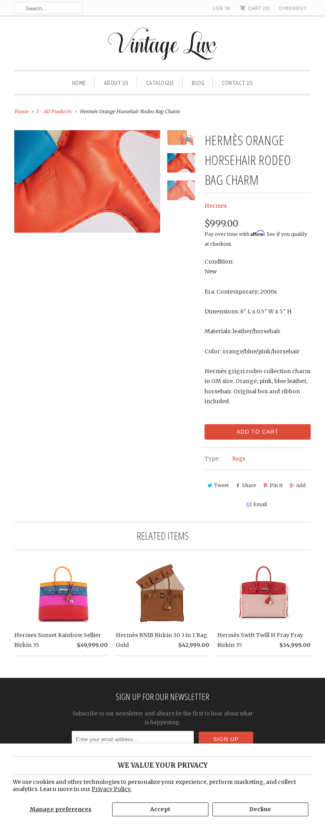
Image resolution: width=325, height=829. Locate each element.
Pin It (276, 485)
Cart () (258, 8)
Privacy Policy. (112, 789)
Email (260, 504)
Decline (260, 809)
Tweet (221, 485)
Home (79, 83)
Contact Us (237, 83)
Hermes (216, 205)
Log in (221, 8)
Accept (160, 809)
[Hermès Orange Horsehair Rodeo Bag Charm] (87, 181)
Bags (238, 458)
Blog (198, 83)
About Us (116, 83)
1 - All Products (53, 111)
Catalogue (160, 83)
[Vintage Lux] (162, 45)
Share (249, 485)
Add (301, 485)
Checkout (293, 8)
